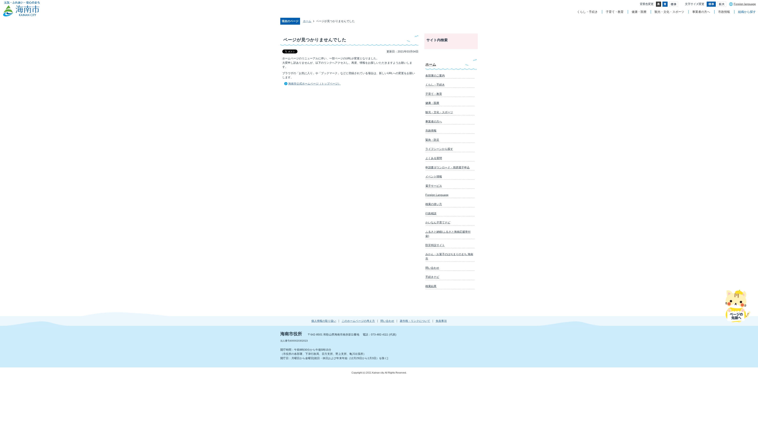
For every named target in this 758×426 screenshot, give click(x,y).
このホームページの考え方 (358, 320)
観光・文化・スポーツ (669, 11)
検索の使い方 (433, 204)
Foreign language (745, 4)
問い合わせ (432, 267)
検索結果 (430, 286)
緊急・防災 (432, 139)
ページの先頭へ (737, 306)
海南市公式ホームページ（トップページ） (314, 83)
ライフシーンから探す (439, 148)
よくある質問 (433, 158)
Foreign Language (436, 194)
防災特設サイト (435, 245)
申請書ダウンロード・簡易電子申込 (447, 167)
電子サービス (433, 185)
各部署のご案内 (435, 75)
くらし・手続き (587, 11)
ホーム (307, 21)
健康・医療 (639, 11)
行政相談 (430, 213)
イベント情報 (433, 176)
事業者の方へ (701, 11)
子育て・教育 (615, 11)
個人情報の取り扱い (323, 320)
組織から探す (747, 11)
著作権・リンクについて (415, 320)
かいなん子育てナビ (437, 222)
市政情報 (724, 11)
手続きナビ (432, 276)
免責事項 (441, 320)
